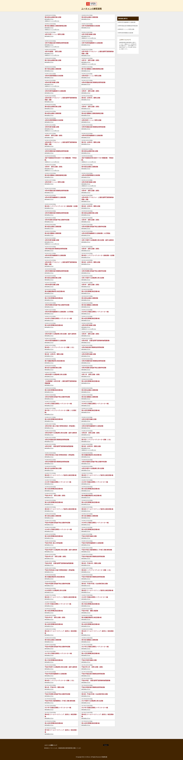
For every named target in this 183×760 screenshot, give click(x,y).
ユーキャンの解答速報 (91, 9)
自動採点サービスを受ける (51, 21)
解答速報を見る (49, 19)
